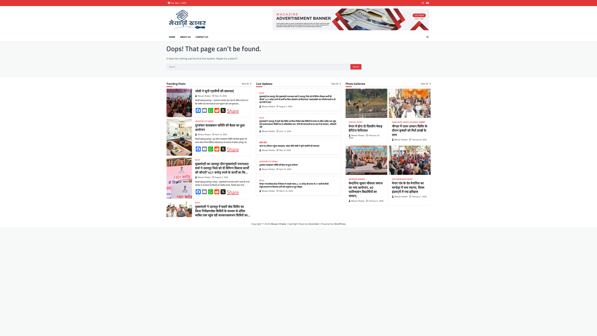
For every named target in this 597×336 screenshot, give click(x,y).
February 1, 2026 (419, 196)
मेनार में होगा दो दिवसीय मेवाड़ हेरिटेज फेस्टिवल (365, 128)
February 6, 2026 (419, 139)
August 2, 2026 (221, 177)
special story (355, 122)
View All (245, 83)
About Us (185, 37)
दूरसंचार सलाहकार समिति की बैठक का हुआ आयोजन (220, 127)
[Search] (427, 37)
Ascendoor (313, 224)
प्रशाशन (422, 122)
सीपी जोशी (263, 142)
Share (233, 110)
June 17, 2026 (285, 131)
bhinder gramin (357, 179)
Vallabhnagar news (402, 179)
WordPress (339, 224)
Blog (197, 160)
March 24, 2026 (286, 190)
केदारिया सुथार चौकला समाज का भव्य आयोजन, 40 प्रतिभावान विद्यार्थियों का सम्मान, (366, 189)
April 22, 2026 (221, 134)
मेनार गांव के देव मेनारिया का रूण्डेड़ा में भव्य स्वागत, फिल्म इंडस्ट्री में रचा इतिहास (408, 187)
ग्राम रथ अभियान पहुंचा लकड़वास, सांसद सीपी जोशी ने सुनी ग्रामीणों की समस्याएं (222, 88)
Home (172, 37)
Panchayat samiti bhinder (405, 122)
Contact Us (202, 37)
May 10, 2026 (221, 95)
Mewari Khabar (204, 95)
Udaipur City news (204, 121)
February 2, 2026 (376, 200)
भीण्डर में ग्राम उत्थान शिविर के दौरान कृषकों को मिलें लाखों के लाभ (409, 130)
